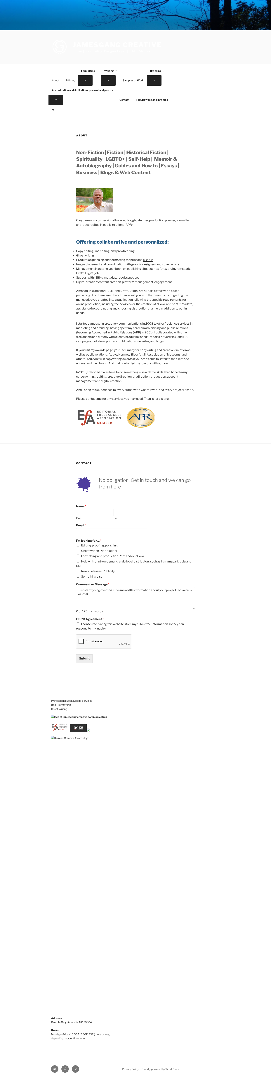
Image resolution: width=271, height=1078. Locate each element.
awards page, (104, 350)
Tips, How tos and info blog (152, 99)
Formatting (88, 70)
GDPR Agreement (90, 619)
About (55, 80)
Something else (91, 576)
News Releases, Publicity (98, 571)
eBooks (148, 260)
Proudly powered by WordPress (160, 1069)
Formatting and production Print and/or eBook (113, 556)
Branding (155, 70)
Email (81, 525)
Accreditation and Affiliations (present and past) (81, 90)
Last (116, 518)
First (78, 518)
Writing (109, 70)
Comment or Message (92, 584)
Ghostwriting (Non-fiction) (99, 551)
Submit (84, 658)
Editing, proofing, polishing (99, 545)
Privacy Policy (130, 1069)
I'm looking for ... (88, 540)
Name (81, 506)
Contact (124, 99)
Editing (70, 80)
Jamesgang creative (117, 45)
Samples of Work (133, 80)
